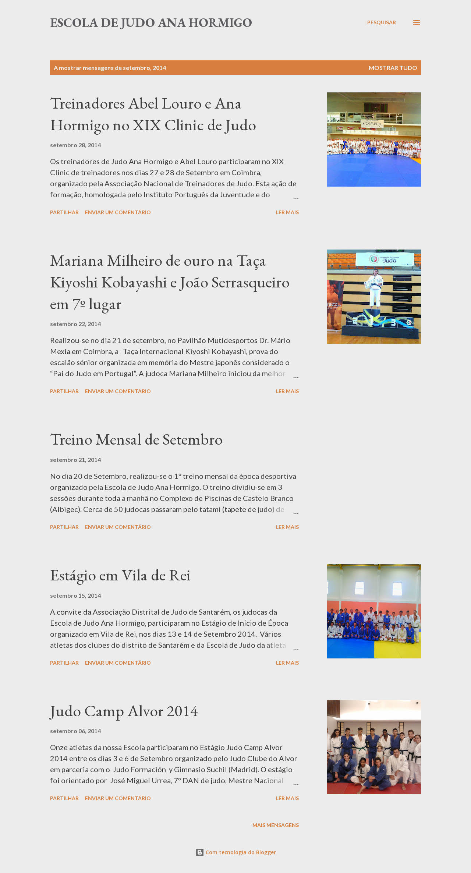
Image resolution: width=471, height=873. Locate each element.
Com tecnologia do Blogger (240, 852)
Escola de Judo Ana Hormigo (151, 22)
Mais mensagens (275, 825)
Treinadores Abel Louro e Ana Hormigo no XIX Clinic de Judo (153, 113)
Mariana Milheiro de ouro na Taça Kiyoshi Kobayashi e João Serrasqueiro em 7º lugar (170, 282)
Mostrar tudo (393, 67)
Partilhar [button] (64, 212)
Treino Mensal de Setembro (136, 438)
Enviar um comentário (118, 212)
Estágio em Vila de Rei (120, 574)
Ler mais (287, 212)
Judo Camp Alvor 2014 (124, 710)
